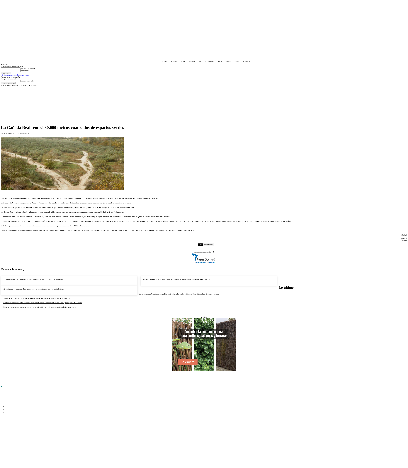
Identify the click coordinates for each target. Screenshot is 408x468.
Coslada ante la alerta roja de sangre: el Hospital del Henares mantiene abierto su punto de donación (36, 298)
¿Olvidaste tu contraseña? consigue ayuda (15, 75)
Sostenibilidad (6, 90)
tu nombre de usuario (28, 68)
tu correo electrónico (27, 81)
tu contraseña (25, 71)
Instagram (19, 424)
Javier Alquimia (8, 134)
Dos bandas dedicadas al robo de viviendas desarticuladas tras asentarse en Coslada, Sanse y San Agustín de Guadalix (42, 303)
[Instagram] (14, 424)
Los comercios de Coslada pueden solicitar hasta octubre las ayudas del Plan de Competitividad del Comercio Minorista (179, 294)
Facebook (7, 424)
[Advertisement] (62, 108)
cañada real (208, 245)
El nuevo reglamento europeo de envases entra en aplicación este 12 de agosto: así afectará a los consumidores (40, 307)
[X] (25, 424)
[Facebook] (2, 424)
